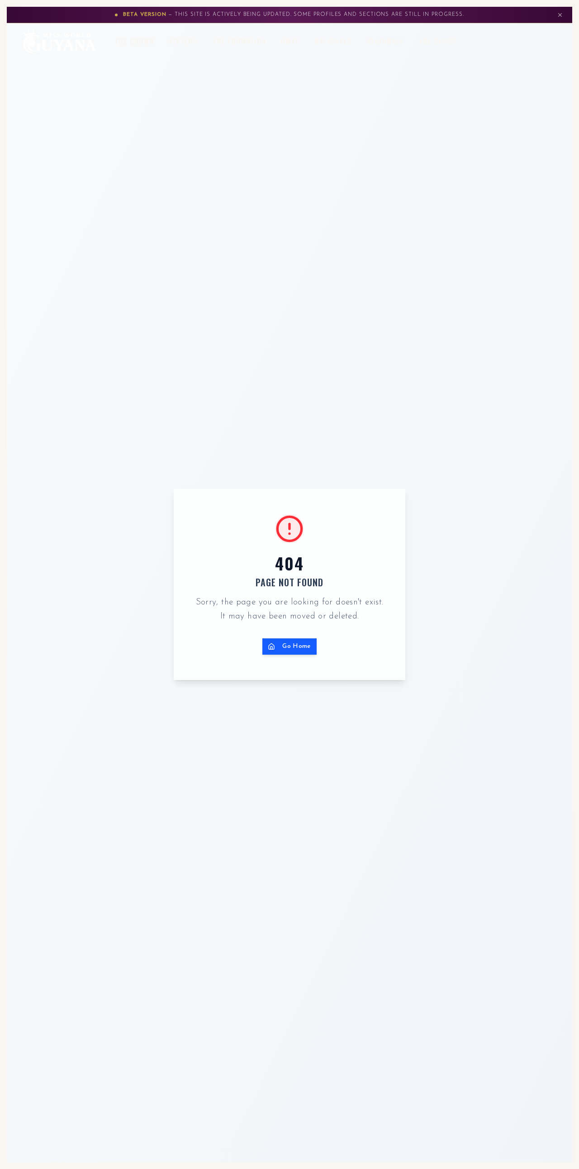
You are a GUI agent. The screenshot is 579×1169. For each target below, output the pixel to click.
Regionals (385, 41)
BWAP (290, 41)
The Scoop (438, 41)
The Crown (134, 41)
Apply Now (516, 41)
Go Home (296, 646)
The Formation (239, 41)
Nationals (333, 41)
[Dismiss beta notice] (560, 15)
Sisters (183, 41)
